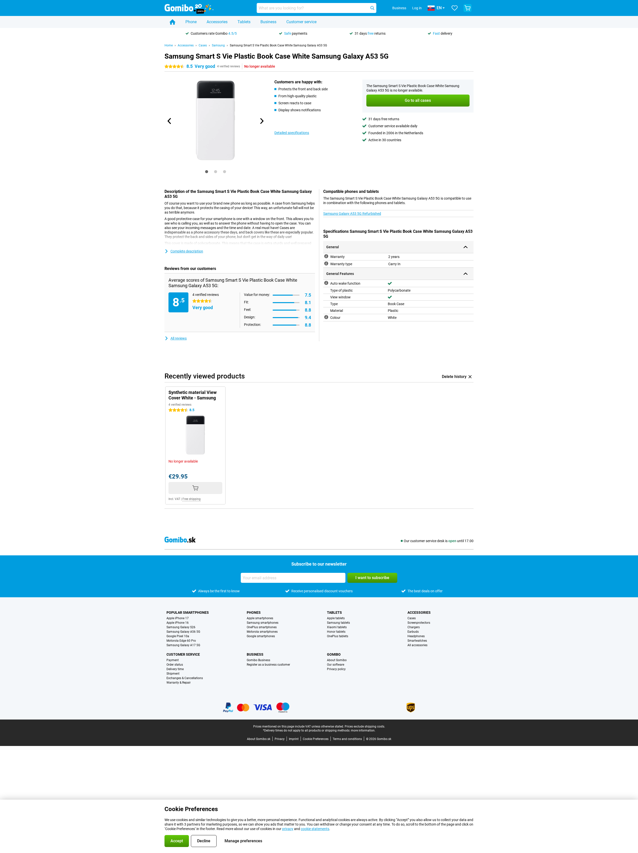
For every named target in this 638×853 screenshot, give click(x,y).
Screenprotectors (418, 622)
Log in (417, 8)
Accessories (217, 21)
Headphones (416, 636)
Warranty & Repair (178, 682)
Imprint (294, 739)
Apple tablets (336, 618)
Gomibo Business (258, 660)
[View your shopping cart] (468, 8)
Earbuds (413, 631)
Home (168, 45)
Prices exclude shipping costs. (365, 726)
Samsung (218, 45)
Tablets (244, 21)
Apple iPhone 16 (177, 622)
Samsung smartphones (262, 622)
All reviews (178, 338)
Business (268, 21)
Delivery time (175, 669)
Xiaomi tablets (337, 627)
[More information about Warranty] (326, 256)
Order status (174, 664)
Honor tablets (336, 631)
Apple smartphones (260, 618)
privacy (287, 829)
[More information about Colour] (326, 317)
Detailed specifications (291, 133)
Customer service (301, 21)
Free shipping (191, 499)
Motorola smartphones (262, 631)
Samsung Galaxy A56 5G (183, 631)
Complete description (186, 251)
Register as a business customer (268, 664)
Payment (172, 660)
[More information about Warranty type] (326, 263)
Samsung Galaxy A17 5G (183, 645)
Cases (203, 45)
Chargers (413, 627)
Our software (335, 664)
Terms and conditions (347, 739)
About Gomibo (337, 660)
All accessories (417, 645)
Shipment (172, 673)
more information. (363, 730)
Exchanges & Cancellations (184, 678)
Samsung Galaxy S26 (180, 627)
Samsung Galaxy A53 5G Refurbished (352, 214)
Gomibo (334, 654)
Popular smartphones (187, 612)
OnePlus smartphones (262, 627)
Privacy (280, 739)
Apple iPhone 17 (177, 618)
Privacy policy (336, 669)
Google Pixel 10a (177, 636)
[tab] (206, 171)
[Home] (172, 22)
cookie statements (315, 829)
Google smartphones (261, 636)
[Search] (372, 8)
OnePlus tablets (337, 636)
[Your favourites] (455, 8)
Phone (191, 21)
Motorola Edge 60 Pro (181, 640)
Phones (254, 612)
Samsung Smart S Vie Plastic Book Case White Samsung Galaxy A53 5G (278, 45)
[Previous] (169, 121)
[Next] (261, 121)
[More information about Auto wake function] (326, 283)
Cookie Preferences (315, 739)
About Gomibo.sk (258, 739)
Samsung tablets (338, 622)
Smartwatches (417, 640)
